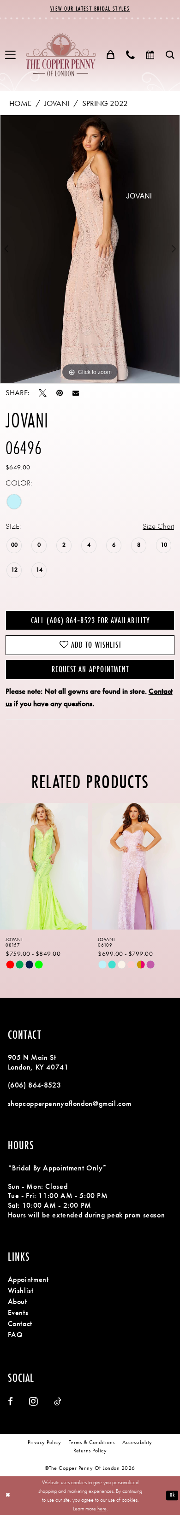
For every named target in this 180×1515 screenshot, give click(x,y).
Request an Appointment (90, 669)
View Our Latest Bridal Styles (90, 8)
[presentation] (57, 866)
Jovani (56, 103)
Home (20, 103)
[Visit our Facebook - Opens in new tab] (10, 1402)
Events (18, 1312)
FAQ (15, 1335)
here (102, 1508)
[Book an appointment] (150, 54)
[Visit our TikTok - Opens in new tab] (57, 1402)
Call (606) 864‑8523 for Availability (90, 620)
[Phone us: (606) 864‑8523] (130, 54)
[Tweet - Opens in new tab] (43, 393)
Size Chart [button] (158, 526)
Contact (20, 1323)
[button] (11, 55)
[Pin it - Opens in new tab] (59, 393)
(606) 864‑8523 (34, 1085)
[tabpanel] (90, 249)
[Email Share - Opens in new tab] (75, 393)
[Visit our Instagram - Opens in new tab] (33, 1402)
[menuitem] (11, 55)
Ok (172, 1495)
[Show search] (170, 54)
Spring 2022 (105, 103)
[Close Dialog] (8, 1495)
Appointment (28, 1279)
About (17, 1301)
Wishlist (21, 1290)
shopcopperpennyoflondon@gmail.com (70, 1103)
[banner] (61, 54)
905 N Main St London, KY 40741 (38, 1062)
